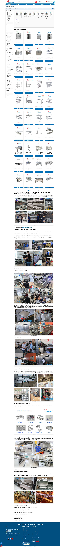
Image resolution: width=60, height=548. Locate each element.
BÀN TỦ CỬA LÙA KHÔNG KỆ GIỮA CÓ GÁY (49, 153)
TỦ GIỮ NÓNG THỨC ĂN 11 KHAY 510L (29, 41)
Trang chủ (7, 6)
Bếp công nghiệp (9, 15)
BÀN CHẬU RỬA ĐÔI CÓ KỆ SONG (29, 184)
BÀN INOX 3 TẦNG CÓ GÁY (29, 57)
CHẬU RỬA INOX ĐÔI (39, 168)
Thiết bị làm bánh (9, 39)
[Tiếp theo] (39, 190)
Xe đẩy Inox (9, 64)
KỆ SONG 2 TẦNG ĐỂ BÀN (39, 73)
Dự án (34, 4)
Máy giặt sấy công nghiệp (9, 78)
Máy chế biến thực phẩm (10, 60)
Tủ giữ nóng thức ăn (10, 67)
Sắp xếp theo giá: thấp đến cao (31, 8)
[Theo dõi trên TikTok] (8, 539)
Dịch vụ (26, 4)
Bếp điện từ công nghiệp (9, 46)
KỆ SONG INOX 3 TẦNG (49, 89)
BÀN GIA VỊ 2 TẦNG (29, 152)
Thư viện (42, 4)
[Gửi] (36, 2)
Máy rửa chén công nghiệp (8, 81)
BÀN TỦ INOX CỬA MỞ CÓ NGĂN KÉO (39, 153)
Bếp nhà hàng (24, 529)
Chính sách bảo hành (35, 530)
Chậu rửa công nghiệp (9, 62)
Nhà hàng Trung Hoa (9, 14)
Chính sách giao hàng (35, 531)
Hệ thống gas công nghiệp (9, 85)
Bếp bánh (8, 18)
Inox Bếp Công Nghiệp (9, 54)
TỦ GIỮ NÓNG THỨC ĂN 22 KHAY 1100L (19, 41)
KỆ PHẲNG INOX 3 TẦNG (18, 89)
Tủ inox (9, 56)
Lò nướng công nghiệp (9, 76)
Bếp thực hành (9, 17)
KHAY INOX (18, 57)
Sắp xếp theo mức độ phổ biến (22, 8)
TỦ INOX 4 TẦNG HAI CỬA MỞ (49, 41)
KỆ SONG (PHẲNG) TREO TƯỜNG (49, 57)
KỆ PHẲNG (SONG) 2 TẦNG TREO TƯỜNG (19, 73)
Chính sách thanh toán (35, 529)
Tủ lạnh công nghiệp (8, 44)
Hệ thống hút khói (9, 50)
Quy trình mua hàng (34, 533)
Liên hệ (51, 4)
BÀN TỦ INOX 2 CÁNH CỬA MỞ (39, 57)
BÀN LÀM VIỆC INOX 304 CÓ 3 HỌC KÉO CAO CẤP (18, 153)
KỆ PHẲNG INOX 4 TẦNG (29, 89)
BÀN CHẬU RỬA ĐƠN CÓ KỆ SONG (18, 184)
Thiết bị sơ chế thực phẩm (9, 37)
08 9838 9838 (37, 541)
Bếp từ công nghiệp (25, 530)
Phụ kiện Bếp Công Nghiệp (9, 49)
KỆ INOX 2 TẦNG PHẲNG (49, 73)
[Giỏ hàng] (53, 2)
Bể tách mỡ (9, 66)
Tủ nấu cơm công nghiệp (26, 533)
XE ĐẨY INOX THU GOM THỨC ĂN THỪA (39, 41)
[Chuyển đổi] (12, 35)
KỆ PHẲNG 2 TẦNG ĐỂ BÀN (29, 73)
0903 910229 (37, 540)
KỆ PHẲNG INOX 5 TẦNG (39, 89)
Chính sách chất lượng (35, 532)
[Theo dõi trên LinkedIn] (10, 539)
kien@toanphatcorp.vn (9, 531)
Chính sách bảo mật (35, 528)
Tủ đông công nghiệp (25, 532)
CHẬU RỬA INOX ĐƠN (29, 168)
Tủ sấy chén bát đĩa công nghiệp (10, 70)
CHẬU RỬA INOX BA (49, 168)
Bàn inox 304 (9, 73)
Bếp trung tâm (9, 16)
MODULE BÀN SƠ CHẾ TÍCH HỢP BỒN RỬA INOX (18, 168)
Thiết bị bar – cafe (9, 35)
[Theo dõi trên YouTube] (12, 539)
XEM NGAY (39, 44)
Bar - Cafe (8, 20)
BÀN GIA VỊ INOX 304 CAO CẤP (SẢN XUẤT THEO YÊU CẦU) (49, 137)
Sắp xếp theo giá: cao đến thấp (40, 8)
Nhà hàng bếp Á (9, 12)
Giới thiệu (9, 4)
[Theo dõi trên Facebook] (6, 539)
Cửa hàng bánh (9, 19)
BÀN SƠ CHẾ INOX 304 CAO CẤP (39, 137)
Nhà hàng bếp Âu (9, 13)
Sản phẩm (17, 4)
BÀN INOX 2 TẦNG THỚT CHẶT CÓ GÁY (39, 121)
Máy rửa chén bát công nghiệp (26, 227)
